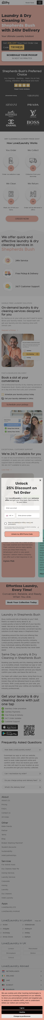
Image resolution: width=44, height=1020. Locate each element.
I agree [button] (22, 1008)
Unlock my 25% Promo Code (22, 534)
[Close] (40, 480)
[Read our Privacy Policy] (38, 527)
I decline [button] (22, 1012)
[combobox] (10, 515)
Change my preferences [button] (22, 1016)
